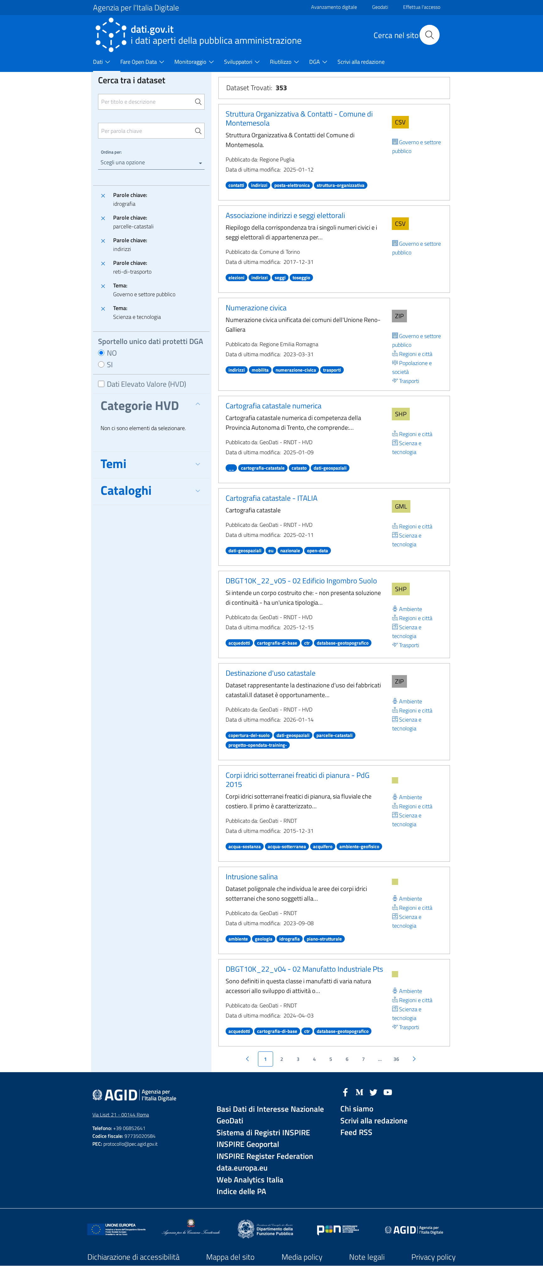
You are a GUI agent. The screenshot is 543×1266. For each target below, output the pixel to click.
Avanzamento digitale (334, 7)
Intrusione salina (252, 876)
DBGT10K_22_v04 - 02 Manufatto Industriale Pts (304, 968)
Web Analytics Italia (250, 1180)
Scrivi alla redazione (374, 1121)
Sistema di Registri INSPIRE (263, 1132)
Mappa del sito (230, 1257)
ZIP (399, 316)
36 (396, 1059)
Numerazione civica (256, 307)
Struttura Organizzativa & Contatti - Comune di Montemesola (299, 118)
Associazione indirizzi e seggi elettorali (285, 215)
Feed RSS (356, 1132)
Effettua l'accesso (421, 7)
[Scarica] (395, 780)
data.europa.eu (242, 1168)
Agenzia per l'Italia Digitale (136, 8)
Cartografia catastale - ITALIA (271, 498)
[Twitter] (374, 1091)
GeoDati (230, 1121)
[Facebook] (345, 1091)
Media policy (302, 1257)
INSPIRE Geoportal (248, 1144)
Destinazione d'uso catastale (270, 673)
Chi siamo (356, 1109)
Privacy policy (433, 1257)
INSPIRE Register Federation (265, 1156)
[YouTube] (388, 1091)
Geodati (380, 7)
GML (401, 506)
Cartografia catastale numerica (273, 405)
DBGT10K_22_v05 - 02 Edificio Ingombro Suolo (301, 580)
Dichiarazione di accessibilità (133, 1257)
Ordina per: (111, 152)
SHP (401, 414)
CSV (400, 122)
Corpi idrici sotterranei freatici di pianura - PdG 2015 (298, 779)
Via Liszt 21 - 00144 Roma (120, 1114)
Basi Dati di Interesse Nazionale (270, 1109)
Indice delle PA (241, 1191)
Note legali (367, 1257)
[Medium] (359, 1091)
